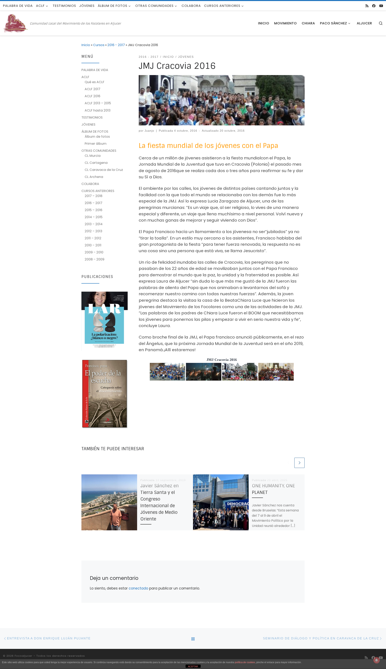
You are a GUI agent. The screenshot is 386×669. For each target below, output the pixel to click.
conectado (138, 588)
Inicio (85, 45)
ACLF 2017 (92, 89)
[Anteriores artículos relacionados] (288, 463)
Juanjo (149, 130)
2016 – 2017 (93, 203)
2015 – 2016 (93, 210)
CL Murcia (93, 155)
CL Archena (94, 176)
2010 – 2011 (93, 245)
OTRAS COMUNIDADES (98, 150)
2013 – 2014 (94, 224)
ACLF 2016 (92, 96)
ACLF (85, 77)
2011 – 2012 (93, 238)
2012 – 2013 (93, 231)
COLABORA (90, 184)
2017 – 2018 (93, 196)
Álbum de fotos (97, 136)
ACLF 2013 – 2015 (98, 103)
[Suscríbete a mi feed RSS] (367, 5)
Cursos (98, 45)
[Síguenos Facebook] (374, 5)
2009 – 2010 (94, 252)
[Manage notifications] (376, 660)
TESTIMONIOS (92, 117)
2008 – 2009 (94, 259)
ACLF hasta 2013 (98, 110)
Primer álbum (96, 143)
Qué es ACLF (94, 82)
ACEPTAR (193, 666)
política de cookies (245, 662)
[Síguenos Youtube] (381, 5)
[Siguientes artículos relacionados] (299, 463)
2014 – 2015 (94, 217)
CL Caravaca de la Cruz (104, 169)
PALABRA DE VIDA (94, 70)
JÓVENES (88, 124)
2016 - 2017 (116, 45)
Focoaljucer (23, 656)
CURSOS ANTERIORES (97, 191)
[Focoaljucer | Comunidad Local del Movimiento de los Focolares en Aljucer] (15, 23)
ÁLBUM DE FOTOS (94, 131)
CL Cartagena (96, 162)
